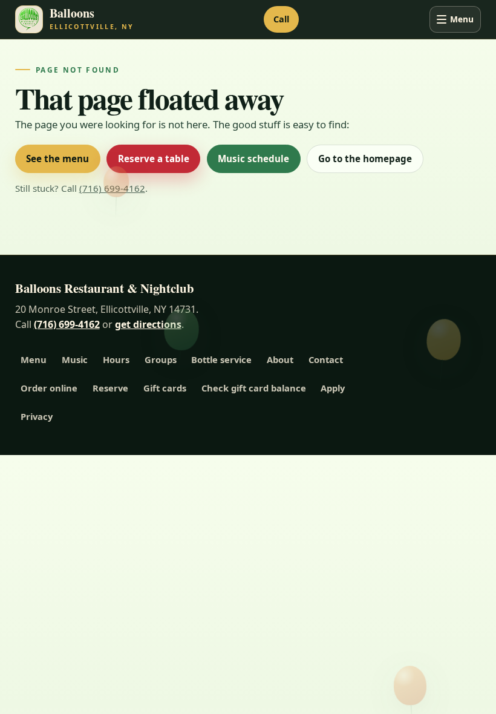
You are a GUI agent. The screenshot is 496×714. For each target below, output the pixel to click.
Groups (161, 359)
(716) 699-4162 (112, 188)
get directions (148, 324)
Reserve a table (153, 158)
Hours (116, 359)
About (280, 359)
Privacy (37, 416)
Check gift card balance (253, 388)
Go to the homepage (365, 158)
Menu (462, 19)
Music (75, 359)
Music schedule (253, 158)
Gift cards (164, 388)
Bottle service (221, 359)
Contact (325, 359)
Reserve (110, 388)
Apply (333, 388)
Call (281, 19)
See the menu (57, 158)
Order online (49, 388)
